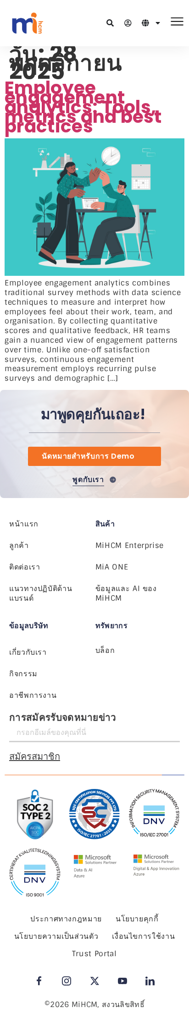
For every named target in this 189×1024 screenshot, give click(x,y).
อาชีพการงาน (32, 695)
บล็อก (105, 650)
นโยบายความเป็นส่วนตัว (56, 936)
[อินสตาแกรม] (66, 981)
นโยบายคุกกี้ (137, 919)
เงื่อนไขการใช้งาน (143, 936)
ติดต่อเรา (24, 567)
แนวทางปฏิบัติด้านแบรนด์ (40, 593)
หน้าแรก (24, 524)
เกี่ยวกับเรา (28, 652)
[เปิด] (157, 22)
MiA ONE (111, 567)
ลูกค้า (19, 545)
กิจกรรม (23, 674)
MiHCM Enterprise (129, 545)
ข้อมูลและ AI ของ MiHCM (126, 593)
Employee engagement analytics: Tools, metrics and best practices (83, 106)
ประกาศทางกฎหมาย (66, 919)
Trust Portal (94, 953)
